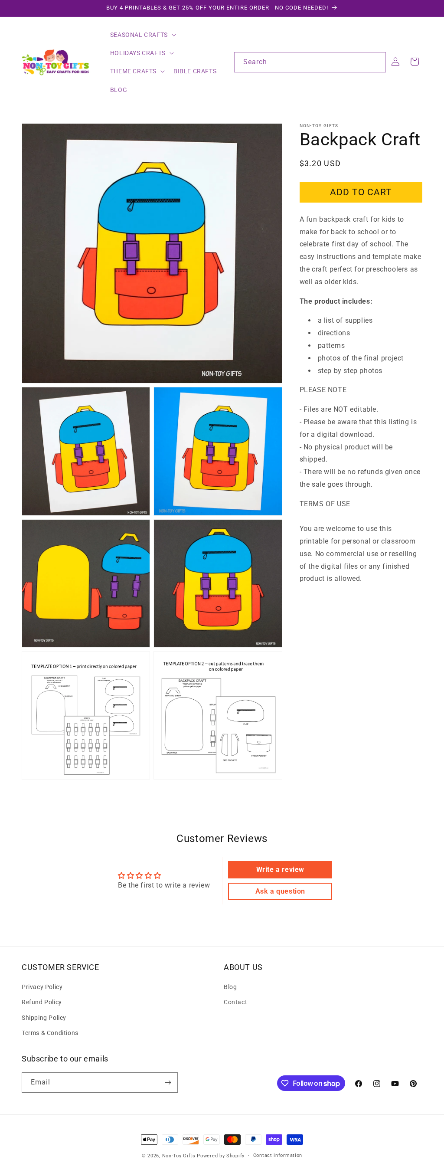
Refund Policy (42, 1002)
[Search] (375, 62)
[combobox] (310, 62)
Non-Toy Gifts (179, 1156)
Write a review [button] (280, 869)
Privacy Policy (42, 986)
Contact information (277, 1155)
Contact (235, 1002)
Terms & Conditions (50, 1032)
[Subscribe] (167, 1082)
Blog (230, 986)
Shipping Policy (44, 1017)
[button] (142, 35)
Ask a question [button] (280, 891)
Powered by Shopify (221, 1156)
